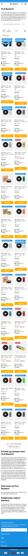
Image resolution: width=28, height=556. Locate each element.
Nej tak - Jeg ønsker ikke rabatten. (21, 282)
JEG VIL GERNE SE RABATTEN (21, 280)
